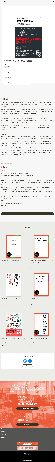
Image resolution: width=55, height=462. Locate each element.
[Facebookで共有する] (30, 361)
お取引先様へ (4, 434)
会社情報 (3, 437)
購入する (8, 82)
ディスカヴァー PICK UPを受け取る (27, 408)
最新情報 (3, 431)
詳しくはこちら (27, 214)
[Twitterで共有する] (25, 361)
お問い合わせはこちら (27, 424)
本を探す (3, 428)
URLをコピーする (27, 365)
